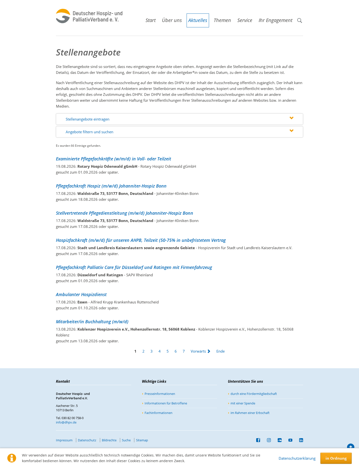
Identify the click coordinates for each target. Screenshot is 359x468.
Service (244, 20)
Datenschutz (87, 440)
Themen (222, 20)
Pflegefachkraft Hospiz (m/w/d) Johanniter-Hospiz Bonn (111, 186)
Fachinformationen (158, 413)
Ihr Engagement (275, 20)
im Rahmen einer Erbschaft (250, 413)
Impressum (64, 440)
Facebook (256, 440)
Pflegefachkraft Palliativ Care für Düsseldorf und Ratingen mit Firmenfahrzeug (134, 267)
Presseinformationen (160, 393)
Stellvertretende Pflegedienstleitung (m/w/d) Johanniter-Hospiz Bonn (124, 213)
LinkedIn (299, 440)
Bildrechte (109, 440)
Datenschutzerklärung (297, 458)
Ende (220, 351)
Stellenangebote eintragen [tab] (87, 119)
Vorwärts (198, 351)
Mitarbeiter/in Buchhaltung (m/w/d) (92, 321)
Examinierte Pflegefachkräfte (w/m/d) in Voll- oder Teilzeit (113, 159)
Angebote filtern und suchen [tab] (89, 131)
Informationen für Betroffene (166, 403)
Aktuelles (197, 20)
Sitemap (142, 440)
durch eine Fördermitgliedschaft (254, 393)
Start (151, 20)
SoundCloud (278, 440)
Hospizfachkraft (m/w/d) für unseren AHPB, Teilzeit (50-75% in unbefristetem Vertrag (141, 240)
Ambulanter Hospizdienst (81, 294)
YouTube (288, 440)
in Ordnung (336, 458)
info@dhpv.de (66, 422)
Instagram (267, 440)
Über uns (172, 20)
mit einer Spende (243, 403)
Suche (126, 440)
